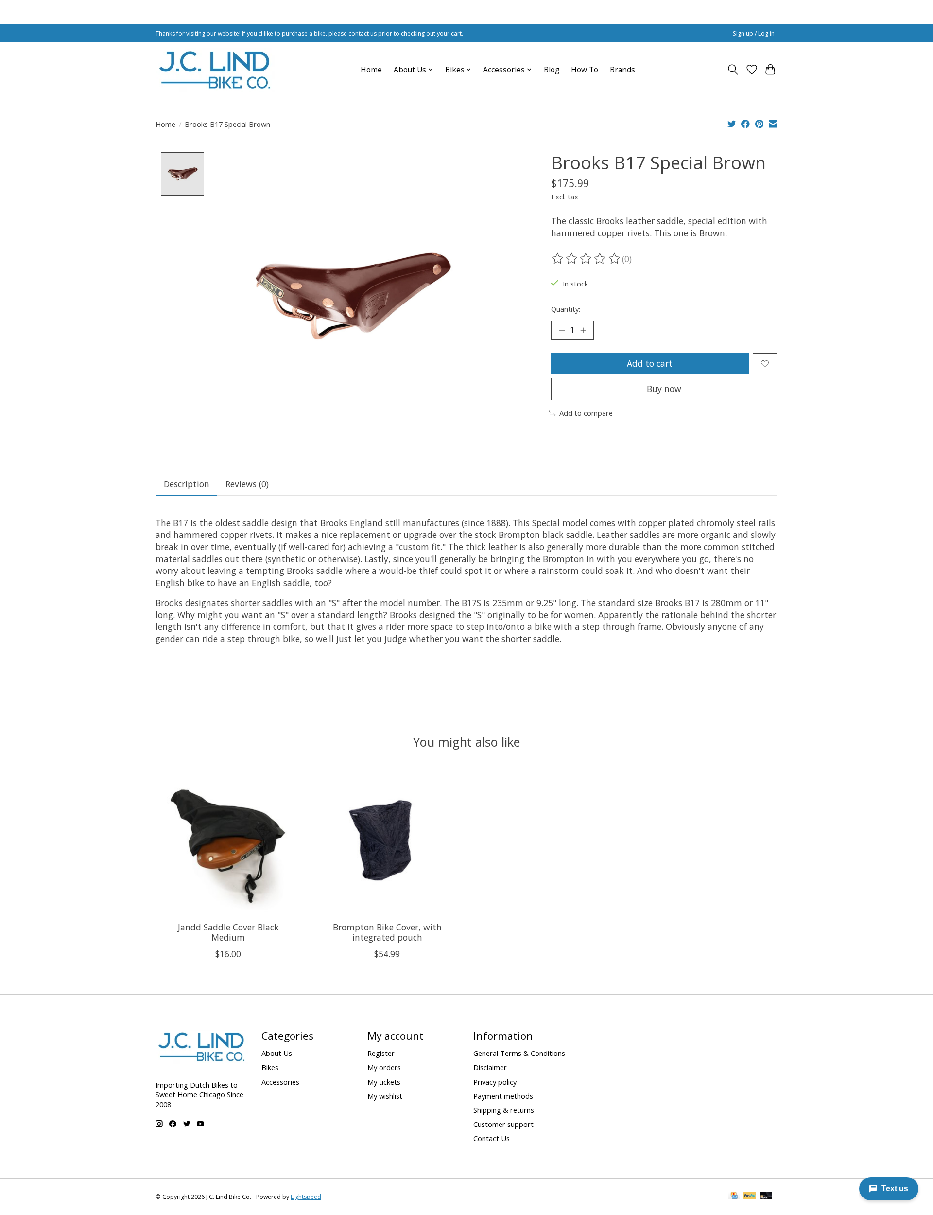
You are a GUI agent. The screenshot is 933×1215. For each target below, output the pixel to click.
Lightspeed (306, 1197)
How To (584, 70)
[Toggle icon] (733, 69)
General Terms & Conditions (519, 1053)
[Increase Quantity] (583, 330)
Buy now (664, 388)
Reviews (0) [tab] (247, 484)
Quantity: (565, 309)
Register (381, 1053)
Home (371, 70)
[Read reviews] (586, 258)
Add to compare (586, 413)
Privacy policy (495, 1082)
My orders (384, 1067)
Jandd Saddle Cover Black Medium (228, 932)
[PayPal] (749, 1196)
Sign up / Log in (754, 33)
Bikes (269, 1067)
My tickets (383, 1082)
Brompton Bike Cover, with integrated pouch (387, 932)
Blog (551, 70)
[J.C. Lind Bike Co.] (215, 69)
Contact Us (491, 1138)
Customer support (503, 1124)
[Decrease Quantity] (562, 330)
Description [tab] (186, 484)
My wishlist (384, 1096)
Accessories (280, 1082)
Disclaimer (490, 1067)
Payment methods (503, 1096)
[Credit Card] (734, 1196)
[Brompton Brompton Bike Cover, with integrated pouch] (387, 841)
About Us (276, 1053)
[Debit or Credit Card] (766, 1196)
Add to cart (650, 363)
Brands (622, 70)
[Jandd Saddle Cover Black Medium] (228, 841)
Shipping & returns (503, 1110)
